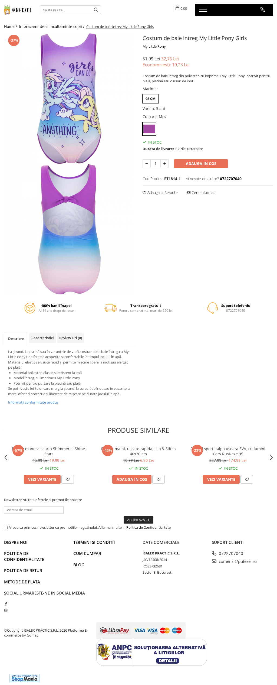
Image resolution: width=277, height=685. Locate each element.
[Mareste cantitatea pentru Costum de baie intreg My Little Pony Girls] (164, 163)
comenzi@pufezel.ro (237, 561)
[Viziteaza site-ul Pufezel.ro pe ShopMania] (24, 678)
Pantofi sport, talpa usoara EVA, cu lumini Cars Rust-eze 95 (227, 451)
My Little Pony (154, 46)
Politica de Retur (23, 570)
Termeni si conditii (94, 542)
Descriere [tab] (16, 338)
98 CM (151, 98)
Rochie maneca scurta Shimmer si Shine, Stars (49, 451)
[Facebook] (6, 603)
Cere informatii (203, 192)
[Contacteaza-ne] (263, 9)
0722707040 (230, 553)
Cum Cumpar (87, 553)
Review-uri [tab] (70, 337)
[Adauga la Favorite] (67, 479)
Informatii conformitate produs (33, 402)
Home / (11, 26)
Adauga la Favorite (162, 192)
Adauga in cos (201, 163)
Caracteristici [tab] (42, 337)
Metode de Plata (22, 582)
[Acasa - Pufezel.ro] (18, 10)
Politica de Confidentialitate (148, 527)
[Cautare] (96, 9)
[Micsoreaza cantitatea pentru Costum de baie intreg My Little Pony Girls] (147, 163)
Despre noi (16, 542)
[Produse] (204, 11)
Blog (78, 564)
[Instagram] (6, 610)
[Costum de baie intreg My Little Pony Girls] (69, 98)
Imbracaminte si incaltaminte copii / (52, 26)
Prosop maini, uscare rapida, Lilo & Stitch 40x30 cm (138, 451)
